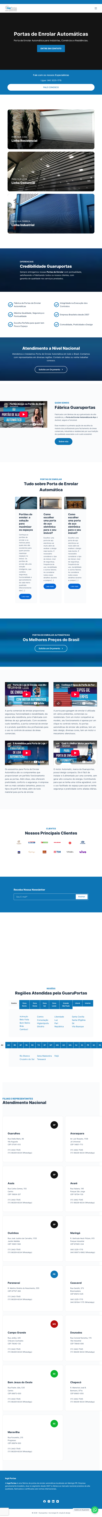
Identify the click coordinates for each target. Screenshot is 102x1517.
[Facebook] (44, 1501)
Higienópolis (43, 1023)
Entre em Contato (51, 48)
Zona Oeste (34, 1004)
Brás (22, 1026)
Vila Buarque (78, 1026)
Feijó (56, 1056)
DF (45, 1045)
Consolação (42, 1020)
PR (88, 1045)
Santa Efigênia (78, 1020)
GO (63, 1045)
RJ (76, 1045)
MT (51, 1045)
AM (8, 1045)
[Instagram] (49, 1501)
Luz (56, 1020)
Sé (73, 1023)
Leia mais (25, 596)
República (59, 1026)
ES (82, 1045)
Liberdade (59, 1016)
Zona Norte (24, 1004)
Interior (88, 1003)
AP (21, 1045)
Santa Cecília (78, 1016)
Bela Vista (24, 1019)
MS (57, 1045)
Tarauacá (41, 1059)
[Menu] (96, 8)
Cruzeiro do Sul (27, 1059)
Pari (56, 1023)
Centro (14, 1003)
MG (70, 1045)
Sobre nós (63, 441)
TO (38, 1045)
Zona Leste (54, 1004)
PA (26, 1045)
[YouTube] (57, 1501)
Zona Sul (45, 1004)
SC (94, 1045)
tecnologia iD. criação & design (59, 1513)
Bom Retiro (25, 1023)
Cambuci (24, 1029)
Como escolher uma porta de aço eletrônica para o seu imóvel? (50, 523)
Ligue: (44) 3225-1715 (51, 80)
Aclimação (24, 1016)
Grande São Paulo (66, 1004)
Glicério (40, 1026)
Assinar (81, 896)
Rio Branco (25, 1056)
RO (32, 1045)
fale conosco (51, 87)
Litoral (77, 1003)
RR (15, 1045)
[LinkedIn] (53, 1501)
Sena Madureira (44, 1056)
